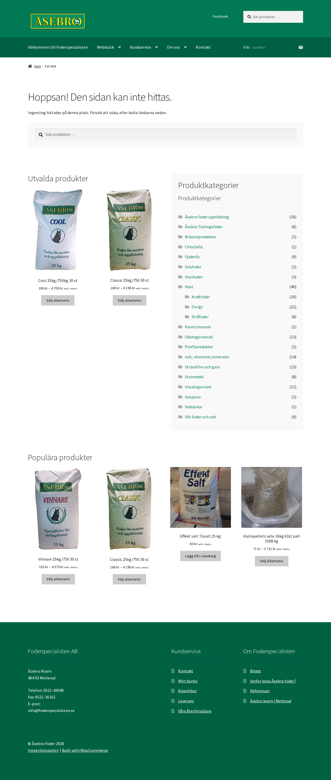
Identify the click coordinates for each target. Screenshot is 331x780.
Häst (189, 286)
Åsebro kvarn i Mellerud (270, 700)
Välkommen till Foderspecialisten (58, 47)
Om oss (173, 47)
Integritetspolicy (43, 750)
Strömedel (194, 376)
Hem (37, 66)
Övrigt (197, 306)
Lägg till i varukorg (200, 556)
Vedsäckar (193, 406)
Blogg (255, 670)
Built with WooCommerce (85, 750)
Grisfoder (193, 266)
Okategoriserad (199, 336)
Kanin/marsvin (198, 326)
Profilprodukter (199, 346)
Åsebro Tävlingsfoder (204, 226)
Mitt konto (188, 681)
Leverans (186, 700)
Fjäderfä (192, 256)
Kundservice (140, 47)
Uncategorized (198, 386)
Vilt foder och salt (200, 416)
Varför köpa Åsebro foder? (273, 681)
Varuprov (193, 396)
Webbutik (105, 47)
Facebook (220, 16)
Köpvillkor (187, 690)
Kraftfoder (201, 296)
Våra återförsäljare (195, 711)
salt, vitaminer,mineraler (207, 356)
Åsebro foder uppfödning (207, 216)
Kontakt (203, 47)
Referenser (260, 690)
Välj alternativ (58, 300)
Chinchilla (194, 246)
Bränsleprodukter (200, 236)
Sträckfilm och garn (202, 366)
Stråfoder (200, 316)
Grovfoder (194, 276)
